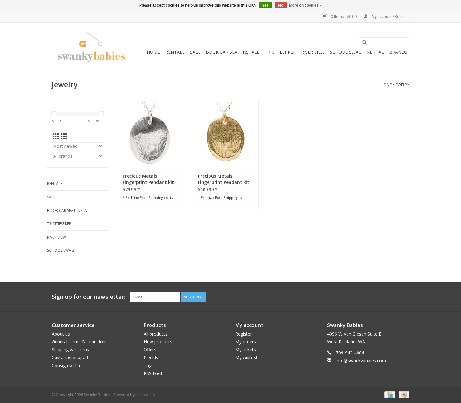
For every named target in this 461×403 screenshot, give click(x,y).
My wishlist (246, 357)
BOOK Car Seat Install (232, 52)
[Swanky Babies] (90, 47)
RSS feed (153, 373)
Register (243, 334)
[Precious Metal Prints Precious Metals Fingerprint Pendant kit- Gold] (226, 134)
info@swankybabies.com (361, 360)
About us (61, 334)
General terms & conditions (80, 342)
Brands (398, 52)
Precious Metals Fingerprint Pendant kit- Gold (224, 179)
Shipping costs (160, 197)
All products (155, 334)
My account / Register (390, 16)
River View (313, 52)
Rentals (175, 52)
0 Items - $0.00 (344, 16)
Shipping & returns (70, 349)
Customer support (70, 357)
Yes (265, 5)
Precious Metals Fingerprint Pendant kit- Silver (149, 179)
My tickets (245, 349)
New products (158, 342)
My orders (245, 342)
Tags (149, 365)
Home (153, 52)
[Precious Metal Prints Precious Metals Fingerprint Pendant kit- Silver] (150, 134)
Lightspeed (145, 394)
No (280, 5)
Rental (375, 52)
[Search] (364, 42)
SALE (195, 52)
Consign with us (68, 365)
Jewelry (402, 85)
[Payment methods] (389, 394)
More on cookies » (305, 5)
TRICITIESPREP (280, 52)
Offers (150, 349)
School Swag (346, 52)
